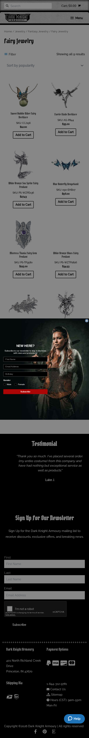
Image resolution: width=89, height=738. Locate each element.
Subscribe (25, 391)
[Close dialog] (86, 320)
